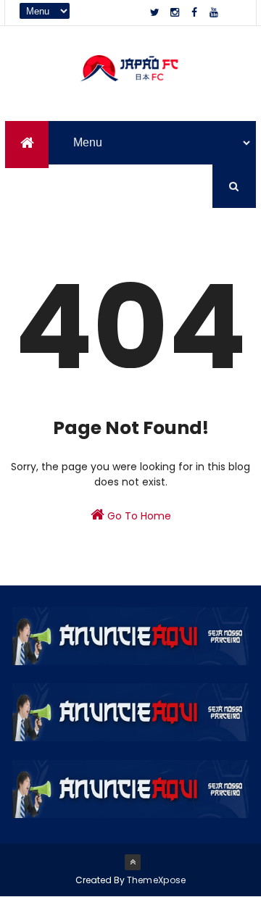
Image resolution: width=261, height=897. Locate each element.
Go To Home (137, 516)
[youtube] (214, 12)
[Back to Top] (133, 862)
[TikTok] (233, 12)
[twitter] (155, 12)
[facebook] (194, 12)
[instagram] (175, 12)
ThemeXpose (156, 880)
